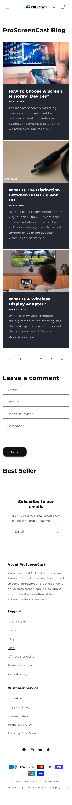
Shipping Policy (19, 707)
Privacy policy (15, 787)
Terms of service (36, 787)
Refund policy (18, 674)
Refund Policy (18, 698)
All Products (17, 622)
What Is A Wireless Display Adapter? (29, 301)
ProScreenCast (30, 781)
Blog (11, 648)
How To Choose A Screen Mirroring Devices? (35, 94)
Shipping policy (59, 787)
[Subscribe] (57, 531)
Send (15, 451)
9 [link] (62, 359)
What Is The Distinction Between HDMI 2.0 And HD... (34, 195)
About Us (14, 630)
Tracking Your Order (22, 733)
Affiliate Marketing (21, 656)
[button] (7, 7)
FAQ (11, 639)
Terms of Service (20, 665)
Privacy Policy (18, 716)
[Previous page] (10, 359)
